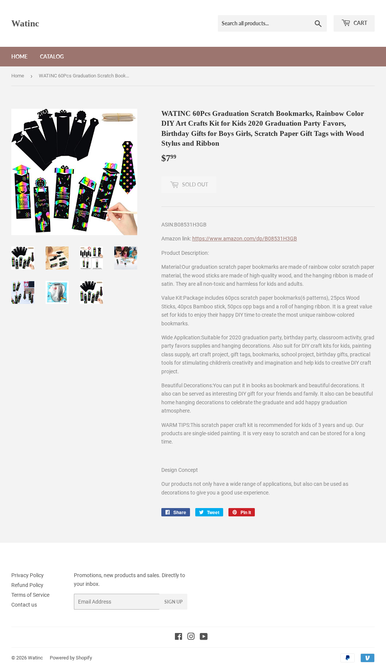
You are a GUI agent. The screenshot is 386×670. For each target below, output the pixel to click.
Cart (359, 23)
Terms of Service (30, 595)
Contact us (24, 605)
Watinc (25, 23)
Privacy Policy (27, 575)
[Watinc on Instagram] (191, 638)
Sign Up (173, 602)
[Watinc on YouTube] (204, 638)
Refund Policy (27, 585)
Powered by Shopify (71, 658)
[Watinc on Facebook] (178, 638)
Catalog (52, 56)
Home (19, 56)
